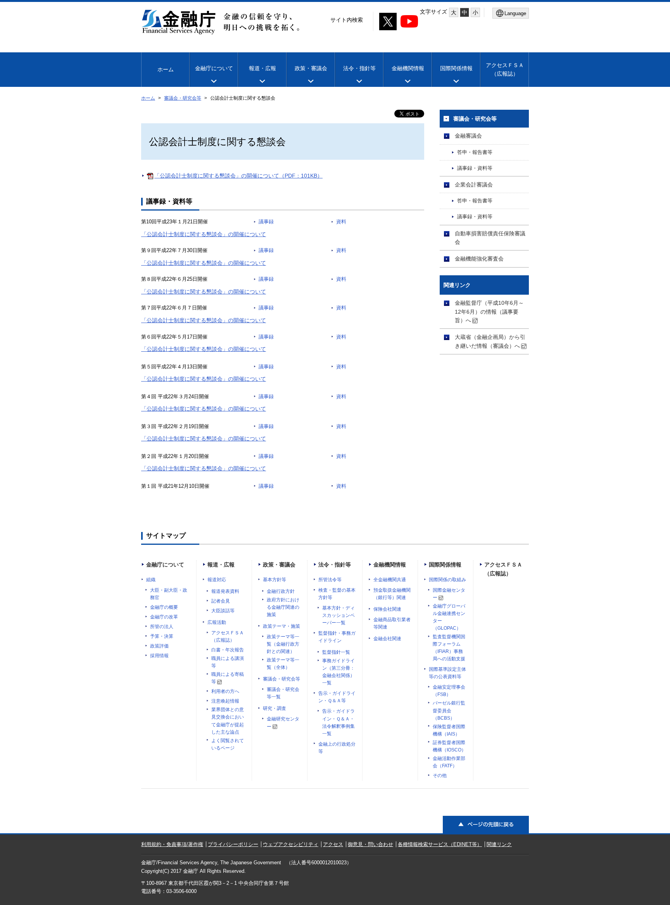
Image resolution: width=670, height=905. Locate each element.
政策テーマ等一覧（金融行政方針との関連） (283, 644)
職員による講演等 (227, 662)
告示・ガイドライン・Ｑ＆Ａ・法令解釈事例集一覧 (338, 722)
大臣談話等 (223, 610)
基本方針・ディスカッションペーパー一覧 (338, 615)
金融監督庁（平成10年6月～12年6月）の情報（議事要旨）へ (489, 311)
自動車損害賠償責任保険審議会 (490, 237)
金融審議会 (468, 136)
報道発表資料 (225, 591)
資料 (341, 222)
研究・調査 (274, 708)
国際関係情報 (456, 68)
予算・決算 (161, 636)
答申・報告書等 (474, 152)
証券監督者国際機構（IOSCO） (449, 746)
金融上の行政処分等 (337, 747)
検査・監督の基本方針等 (337, 593)
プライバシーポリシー (233, 844)
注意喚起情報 (225, 701)
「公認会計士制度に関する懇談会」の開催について (203, 234)
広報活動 (216, 622)
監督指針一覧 (336, 652)
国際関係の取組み (447, 579)
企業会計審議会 (474, 184)
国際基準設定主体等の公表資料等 (447, 673)
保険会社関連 (387, 609)
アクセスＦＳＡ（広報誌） (227, 636)
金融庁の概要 (164, 607)
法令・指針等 (359, 68)
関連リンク (499, 844)
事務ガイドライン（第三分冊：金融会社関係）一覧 (338, 672)
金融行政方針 (281, 591)
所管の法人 (161, 626)
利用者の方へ (225, 691)
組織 (150, 579)
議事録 (266, 222)
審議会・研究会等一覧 (283, 693)
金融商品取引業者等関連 (392, 623)
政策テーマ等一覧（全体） (283, 663)
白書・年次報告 (227, 650)
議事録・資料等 (474, 168)
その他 (440, 775)
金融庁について (214, 68)
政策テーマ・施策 (281, 626)
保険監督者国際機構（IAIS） (449, 730)
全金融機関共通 (389, 579)
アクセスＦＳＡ (505, 69)
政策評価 (159, 646)
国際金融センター (449, 593)
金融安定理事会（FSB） (449, 690)
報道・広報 (262, 68)
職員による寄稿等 (227, 678)
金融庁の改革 (164, 617)
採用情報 (159, 655)
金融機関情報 (408, 68)
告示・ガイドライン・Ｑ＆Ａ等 (337, 697)
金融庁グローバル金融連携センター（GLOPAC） (449, 617)
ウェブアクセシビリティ (290, 844)
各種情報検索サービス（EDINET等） (440, 844)
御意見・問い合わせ (370, 844)
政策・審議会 (311, 68)
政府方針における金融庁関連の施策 (283, 607)
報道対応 (216, 579)
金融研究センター (283, 722)
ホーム (165, 69)
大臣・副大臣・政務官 (168, 593)
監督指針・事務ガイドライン (337, 636)
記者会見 (220, 601)
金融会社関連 (387, 638)
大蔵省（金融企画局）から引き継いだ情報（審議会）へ (490, 341)
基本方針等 (274, 579)
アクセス (333, 844)
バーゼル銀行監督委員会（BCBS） (449, 710)
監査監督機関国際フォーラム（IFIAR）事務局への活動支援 (449, 647)
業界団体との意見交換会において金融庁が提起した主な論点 (227, 720)
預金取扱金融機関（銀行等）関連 (392, 593)
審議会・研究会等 (182, 98)
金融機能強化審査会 (479, 259)
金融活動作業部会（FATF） (449, 762)
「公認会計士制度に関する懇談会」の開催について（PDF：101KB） (238, 176)
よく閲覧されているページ (227, 744)
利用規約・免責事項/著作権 (172, 844)
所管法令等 (330, 579)
